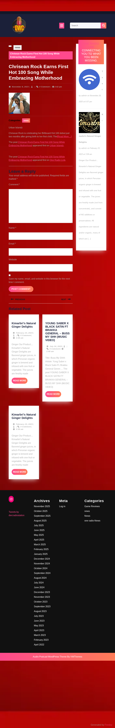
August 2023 (40, 611)
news (17, 47)
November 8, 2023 (20, 87)
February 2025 (41, 549)
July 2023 (39, 616)
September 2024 (42, 573)
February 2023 (41, 640)
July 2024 (39, 582)
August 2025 (40, 520)
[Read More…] (64, 136)
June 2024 (39, 587)
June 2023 (39, 621)
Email (12, 243)
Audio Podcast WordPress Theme (50, 656)
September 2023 (42, 606)
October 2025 (40, 511)
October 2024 (40, 568)
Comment (14, 184)
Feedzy (108, 725)
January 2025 (41, 554)
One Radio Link (57, 160)
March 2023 (40, 635)
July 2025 (39, 525)
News (87, 516)
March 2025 (40, 544)
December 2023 (42, 592)
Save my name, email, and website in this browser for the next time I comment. (39, 280)
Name (12, 228)
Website (13, 259)
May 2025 (39, 535)
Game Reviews (92, 506)
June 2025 (39, 530)
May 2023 (39, 625)
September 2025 (42, 516)
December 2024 (42, 559)
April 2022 (39, 644)
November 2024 (42, 563)
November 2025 (42, 506)
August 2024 (40, 578)
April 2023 (39, 630)
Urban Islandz (57, 145)
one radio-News (92, 520)
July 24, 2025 (56, 346)
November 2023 (42, 597)
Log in (62, 506)
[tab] (61, 25)
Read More (20, 381)
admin (84, 95)
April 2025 (39, 540)
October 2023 (40, 602)
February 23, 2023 (24, 333)
